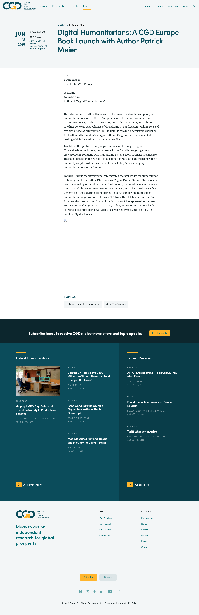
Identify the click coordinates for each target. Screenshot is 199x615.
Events (87, 6)
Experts (73, 6)
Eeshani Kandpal (157, 411)
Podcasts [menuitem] (145, 535)
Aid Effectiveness (115, 304)
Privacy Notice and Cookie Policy (121, 603)
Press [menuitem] (185, 6)
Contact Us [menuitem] (105, 535)
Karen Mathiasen (136, 437)
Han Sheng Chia (47, 419)
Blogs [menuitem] (144, 524)
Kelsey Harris (134, 411)
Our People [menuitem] (105, 530)
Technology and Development (83, 304)
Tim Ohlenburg (24, 419)
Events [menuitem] (144, 530)
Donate (108, 577)
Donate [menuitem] (159, 6)
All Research (142, 484)
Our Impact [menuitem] (105, 524)
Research (58, 6)
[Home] (19, 6)
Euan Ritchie (74, 385)
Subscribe (88, 577)
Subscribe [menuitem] (173, 6)
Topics (43, 6)
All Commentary (32, 484)
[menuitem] (194, 6)
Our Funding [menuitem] (106, 518)
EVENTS (63, 25)
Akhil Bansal (74, 448)
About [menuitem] (147, 6)
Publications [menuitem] (147, 518)
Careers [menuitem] (145, 547)
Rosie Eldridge (76, 418)
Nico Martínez (159, 437)
